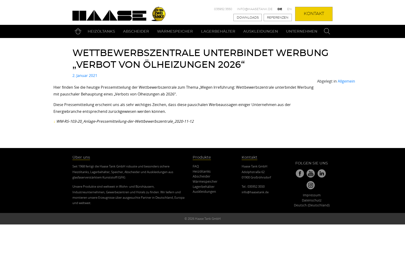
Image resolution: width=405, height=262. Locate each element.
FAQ (196, 166)
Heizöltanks (101, 31)
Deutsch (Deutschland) (312, 205)
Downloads (248, 17)
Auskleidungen (260, 31)
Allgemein (346, 81)
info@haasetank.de (255, 9)
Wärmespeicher (175, 31)
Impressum (312, 195)
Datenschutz (312, 200)
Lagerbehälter (218, 31)
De (280, 9)
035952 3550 (223, 9)
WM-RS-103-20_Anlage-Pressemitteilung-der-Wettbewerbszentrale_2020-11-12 (125, 121)
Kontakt (314, 14)
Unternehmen (301, 31)
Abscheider (136, 31)
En (289, 9)
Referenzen (278, 17)
